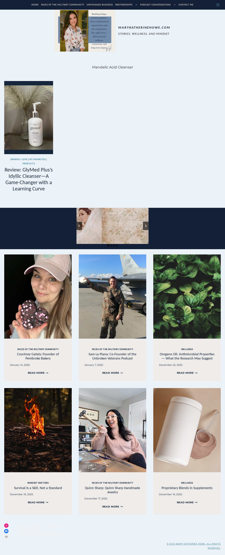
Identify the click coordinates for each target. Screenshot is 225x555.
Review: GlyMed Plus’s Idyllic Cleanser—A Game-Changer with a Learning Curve (29, 179)
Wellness (187, 349)
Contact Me (186, 4)
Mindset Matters (38, 482)
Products (28, 163)
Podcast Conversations (155, 4)
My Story (37, 525)
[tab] (108, 246)
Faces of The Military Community (62, 4)
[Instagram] (218, 5)
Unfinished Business (100, 4)
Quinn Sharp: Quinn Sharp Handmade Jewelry (112, 490)
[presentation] (38, 296)
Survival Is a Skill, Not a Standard (38, 488)
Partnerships (123, 4)
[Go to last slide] (79, 226)
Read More (38, 372)
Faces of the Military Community (38, 349)
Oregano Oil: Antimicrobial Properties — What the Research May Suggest (187, 356)
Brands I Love (19, 159)
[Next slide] (146, 226)
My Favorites (37, 159)
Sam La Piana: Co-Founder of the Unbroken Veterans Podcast (112, 356)
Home (35, 4)
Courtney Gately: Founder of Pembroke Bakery (38, 356)
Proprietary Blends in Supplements (187, 488)
